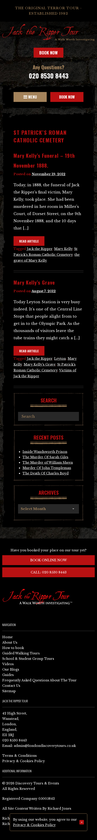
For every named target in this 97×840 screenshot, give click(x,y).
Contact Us (11, 686)
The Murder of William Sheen (48, 462)
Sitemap (9, 691)
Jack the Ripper (39, 249)
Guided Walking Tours (21, 653)
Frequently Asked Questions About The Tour (39, 680)
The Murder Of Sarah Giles (45, 457)
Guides (8, 675)
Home (7, 637)
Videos (8, 664)
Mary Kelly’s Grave (34, 282)
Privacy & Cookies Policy (23, 761)
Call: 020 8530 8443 (49, 572)
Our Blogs (10, 669)
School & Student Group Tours (28, 659)
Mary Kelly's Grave (39, 364)
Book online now (48, 560)
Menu (32, 97)
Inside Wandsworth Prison (45, 452)
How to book (13, 648)
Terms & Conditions (19, 756)
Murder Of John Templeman (47, 468)
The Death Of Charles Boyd (46, 473)
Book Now (48, 53)
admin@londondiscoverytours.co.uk (45, 746)
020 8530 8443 (48, 75)
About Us (9, 642)
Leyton (60, 359)
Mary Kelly (63, 249)
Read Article (29, 241)
